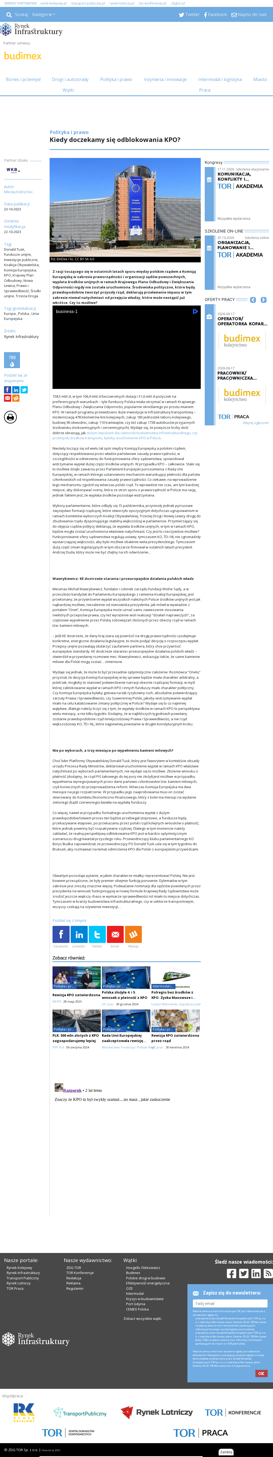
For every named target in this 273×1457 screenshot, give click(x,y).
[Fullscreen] (194, 384)
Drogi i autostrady (70, 79)
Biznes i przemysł (23, 79)
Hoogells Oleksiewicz (143, 1267)
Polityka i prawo (116, 79)
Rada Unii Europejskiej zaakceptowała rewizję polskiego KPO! (122, 1040)
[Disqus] (127, 1147)
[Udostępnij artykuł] (15, 389)
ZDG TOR (73, 1267)
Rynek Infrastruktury (23, 1272)
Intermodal (135, 1293)
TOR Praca (15, 1288)
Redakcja (73, 1278)
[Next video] (73, 384)
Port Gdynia (135, 1303)
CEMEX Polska (137, 1309)
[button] (253, 308)
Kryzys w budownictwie (145, 1298)
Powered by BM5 (51, 1450)
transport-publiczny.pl (88, 3)
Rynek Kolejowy (19, 1267)
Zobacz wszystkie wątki (142, 1318)
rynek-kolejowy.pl (53, 3)
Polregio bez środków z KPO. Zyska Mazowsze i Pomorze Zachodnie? (172, 997)
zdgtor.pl (178, 3)
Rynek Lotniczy (19, 1283)
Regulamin (74, 1288)
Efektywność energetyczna (148, 1283)
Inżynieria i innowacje (165, 79)
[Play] (59, 384)
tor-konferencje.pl (152, 3)
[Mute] (87, 384)
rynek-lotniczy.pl (122, 3)
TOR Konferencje (80, 1272)
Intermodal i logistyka (220, 79)
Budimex (133, 1272)
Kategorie (42, 14)
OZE (129, 1288)
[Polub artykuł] (7, 389)
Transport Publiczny (23, 1278)
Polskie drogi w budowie (145, 1278)
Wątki (68, 90)
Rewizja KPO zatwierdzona (76, 994)
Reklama (73, 1283)
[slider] (126, 377)
